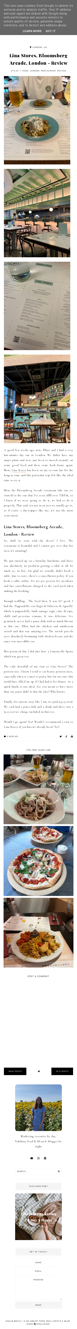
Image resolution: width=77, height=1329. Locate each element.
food (25, 71)
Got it (51, 31)
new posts (15, 1071)
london (35, 71)
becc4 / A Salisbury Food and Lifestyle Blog (42, 1321)
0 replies (12, 736)
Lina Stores (19, 470)
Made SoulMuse (38, 1324)
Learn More (32, 31)
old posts (62, 1071)
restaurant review (53, 71)
